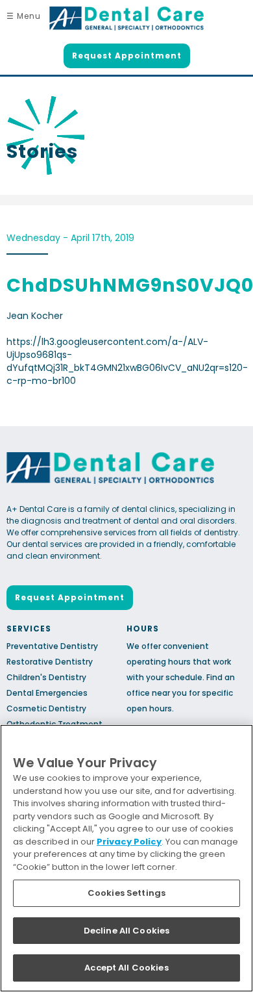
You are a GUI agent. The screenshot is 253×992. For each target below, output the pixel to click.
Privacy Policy (129, 841)
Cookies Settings (126, 893)
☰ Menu (23, 15)
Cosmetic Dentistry (46, 708)
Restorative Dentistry (49, 661)
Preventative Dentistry (52, 646)
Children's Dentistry (46, 677)
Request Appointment (127, 55)
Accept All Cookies (126, 967)
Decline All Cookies (126, 930)
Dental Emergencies (47, 692)
